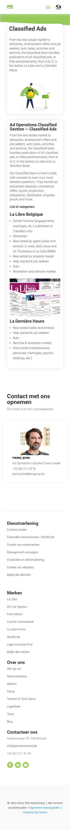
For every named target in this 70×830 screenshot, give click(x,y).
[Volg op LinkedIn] (18, 765)
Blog (9, 721)
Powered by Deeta (35, 812)
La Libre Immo (16, 629)
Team (10, 714)
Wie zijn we (14, 669)
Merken (12, 684)
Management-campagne (22, 552)
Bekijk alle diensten (19, 575)
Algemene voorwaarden (44, 807)
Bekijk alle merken (18, 652)
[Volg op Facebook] (10, 765)
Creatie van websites (20, 567)
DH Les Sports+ (17, 607)
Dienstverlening (16, 676)
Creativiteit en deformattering (25, 560)
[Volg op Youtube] (26, 765)
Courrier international (20, 622)
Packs (11, 691)
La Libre (12, 599)
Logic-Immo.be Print (19, 644)
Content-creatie (17, 529)
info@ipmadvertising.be (22, 746)
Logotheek (13, 706)
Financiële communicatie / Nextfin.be (30, 537)
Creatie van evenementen (23, 544)
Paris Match (14, 614)
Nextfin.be (13, 637)
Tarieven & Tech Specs (21, 699)
